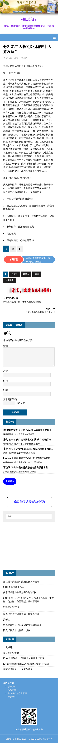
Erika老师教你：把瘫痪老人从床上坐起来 (23, 658)
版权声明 (12, 690)
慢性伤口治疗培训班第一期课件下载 (21, 614)
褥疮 (37, 274)
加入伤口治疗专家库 (17, 693)
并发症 (14, 274)
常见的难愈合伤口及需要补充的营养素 (22, 625)
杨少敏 (9, 58)
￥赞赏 (13, 259)
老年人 (26, 274)
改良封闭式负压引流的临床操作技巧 (21, 581)
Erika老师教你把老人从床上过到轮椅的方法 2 (26, 664)
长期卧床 (9, 280)
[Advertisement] (27, 545)
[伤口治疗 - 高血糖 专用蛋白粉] (29, 11)
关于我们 (12, 686)
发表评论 (10, 481)
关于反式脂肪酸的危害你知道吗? (19, 592)
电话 (5, 390)
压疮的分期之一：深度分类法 (18, 669)
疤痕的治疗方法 (11, 607)
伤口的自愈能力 (11, 653)
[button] (53, 37)
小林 (5, 448)
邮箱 (5, 380)
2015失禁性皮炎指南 (13, 587)
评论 (5, 345)
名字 (5, 371)
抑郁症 (6, 619)
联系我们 (12, 697)
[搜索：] (29, 516)
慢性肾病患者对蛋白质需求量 (33, 467)
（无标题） (9, 647)
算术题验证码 (10, 399)
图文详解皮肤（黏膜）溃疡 (16, 630)
